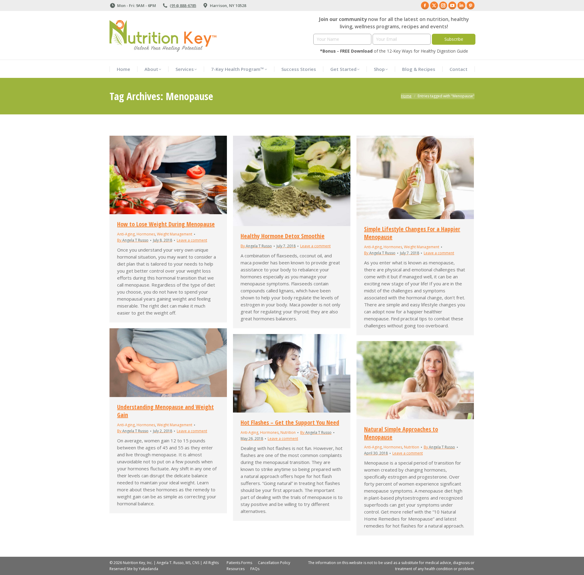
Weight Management (174, 234)
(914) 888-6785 (183, 5)
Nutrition (288, 432)
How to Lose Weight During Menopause (166, 224)
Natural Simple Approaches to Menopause (401, 433)
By (132, 240)
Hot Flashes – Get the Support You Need (290, 422)
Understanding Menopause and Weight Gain (165, 411)
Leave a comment (192, 240)
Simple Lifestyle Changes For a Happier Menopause (412, 233)
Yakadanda (148, 568)
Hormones (146, 234)
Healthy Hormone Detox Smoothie (283, 236)
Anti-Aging (126, 234)
